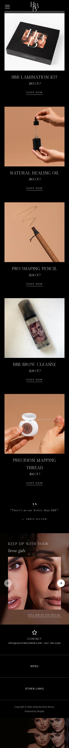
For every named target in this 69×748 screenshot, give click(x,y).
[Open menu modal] (7, 6)
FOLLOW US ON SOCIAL (44, 615)
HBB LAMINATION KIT (35, 77)
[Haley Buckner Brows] (34, 6)
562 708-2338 (52, 643)
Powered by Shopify (34, 711)
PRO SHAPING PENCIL (34, 269)
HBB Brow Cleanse (34, 364)
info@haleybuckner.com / (26, 643)
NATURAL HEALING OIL (34, 173)
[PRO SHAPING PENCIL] (34, 232)
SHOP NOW (34, 93)
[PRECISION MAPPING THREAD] (34, 424)
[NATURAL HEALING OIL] (34, 136)
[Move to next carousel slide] (61, 583)
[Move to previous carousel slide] (8, 583)
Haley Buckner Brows (43, 706)
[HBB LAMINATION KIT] (34, 41)
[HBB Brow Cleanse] (34, 328)
